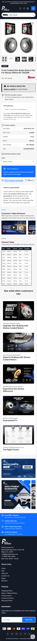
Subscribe (28, 619)
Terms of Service (7, 598)
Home (3, 568)
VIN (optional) (8, 106)
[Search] (20, 8)
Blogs (3, 578)
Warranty (31, 180)
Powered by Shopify (25, 638)
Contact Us (5, 576)
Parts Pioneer (15, 638)
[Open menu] (33, 8)
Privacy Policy (6, 596)
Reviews (4, 581)
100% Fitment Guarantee (13, 180)
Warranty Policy (7, 601)
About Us (4, 573)
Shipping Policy (6, 591)
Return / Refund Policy (9, 593)
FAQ (2, 571)
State (3, 158)
